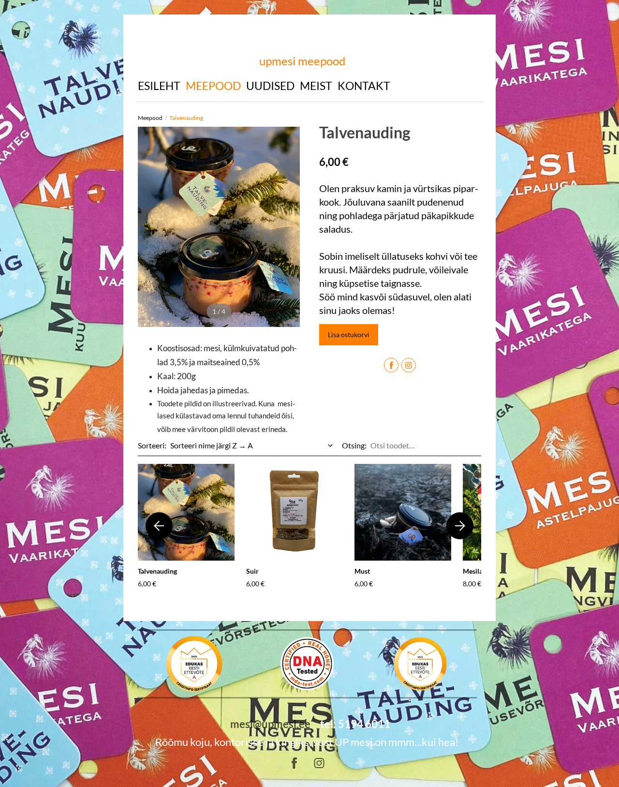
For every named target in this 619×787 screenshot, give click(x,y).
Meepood (213, 85)
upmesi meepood (302, 61)
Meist (316, 85)
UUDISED (270, 85)
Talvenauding (186, 117)
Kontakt (364, 85)
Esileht (159, 85)
